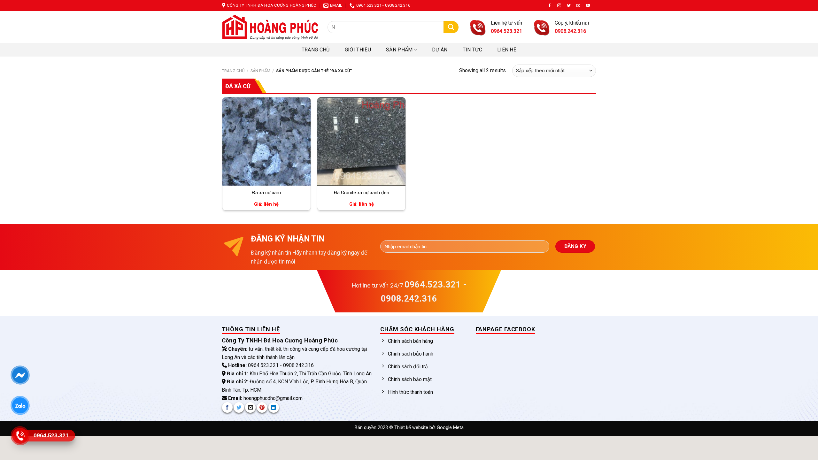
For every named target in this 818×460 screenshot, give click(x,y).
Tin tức (472, 50)
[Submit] (451, 27)
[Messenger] (19, 375)
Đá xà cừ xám (266, 192)
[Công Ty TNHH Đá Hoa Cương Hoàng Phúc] (270, 27)
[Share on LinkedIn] (273, 407)
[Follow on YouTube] (588, 6)
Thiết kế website (411, 427)
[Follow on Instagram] (559, 6)
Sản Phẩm (399, 50)
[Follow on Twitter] (569, 6)
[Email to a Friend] (250, 407)
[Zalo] (19, 405)
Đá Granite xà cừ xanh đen (361, 192)
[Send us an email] (578, 6)
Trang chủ (316, 50)
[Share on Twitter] (239, 407)
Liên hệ (506, 50)
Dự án (440, 50)
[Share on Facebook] (227, 407)
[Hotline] (19, 435)
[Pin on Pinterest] (262, 407)
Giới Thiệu (358, 50)
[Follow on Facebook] (549, 6)
